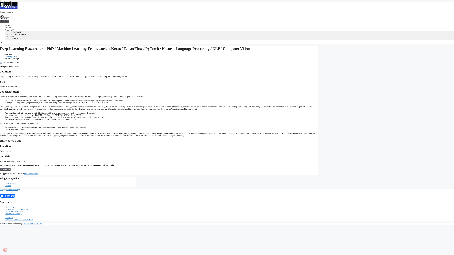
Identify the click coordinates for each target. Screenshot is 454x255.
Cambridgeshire (11, 56)
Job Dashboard (15, 32)
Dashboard (9, 30)
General (8, 186)
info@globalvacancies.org (10, 190)
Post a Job (13, 36)
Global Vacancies (6, 12)
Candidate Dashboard (17, 34)
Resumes (8, 28)
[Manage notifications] (5, 250)
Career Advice (10, 184)
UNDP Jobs (9, 207)
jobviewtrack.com (31, 174)
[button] (2, 16)
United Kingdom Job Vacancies (16, 209)
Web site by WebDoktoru (32, 224)
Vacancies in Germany (13, 214)
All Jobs (8, 26)
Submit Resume (15, 39)
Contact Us (9, 218)
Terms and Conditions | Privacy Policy (19, 220)
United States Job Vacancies (15, 211)
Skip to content (5, 1)
